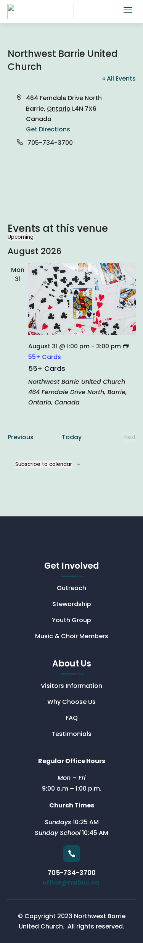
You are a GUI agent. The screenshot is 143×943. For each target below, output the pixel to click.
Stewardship (71, 605)
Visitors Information (71, 686)
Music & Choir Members (71, 637)
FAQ (72, 718)
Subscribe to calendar (43, 464)
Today (72, 437)
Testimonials (71, 734)
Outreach (71, 589)
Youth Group (71, 621)
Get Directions (48, 129)
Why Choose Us (71, 702)
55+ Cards (46, 368)
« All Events (119, 78)
